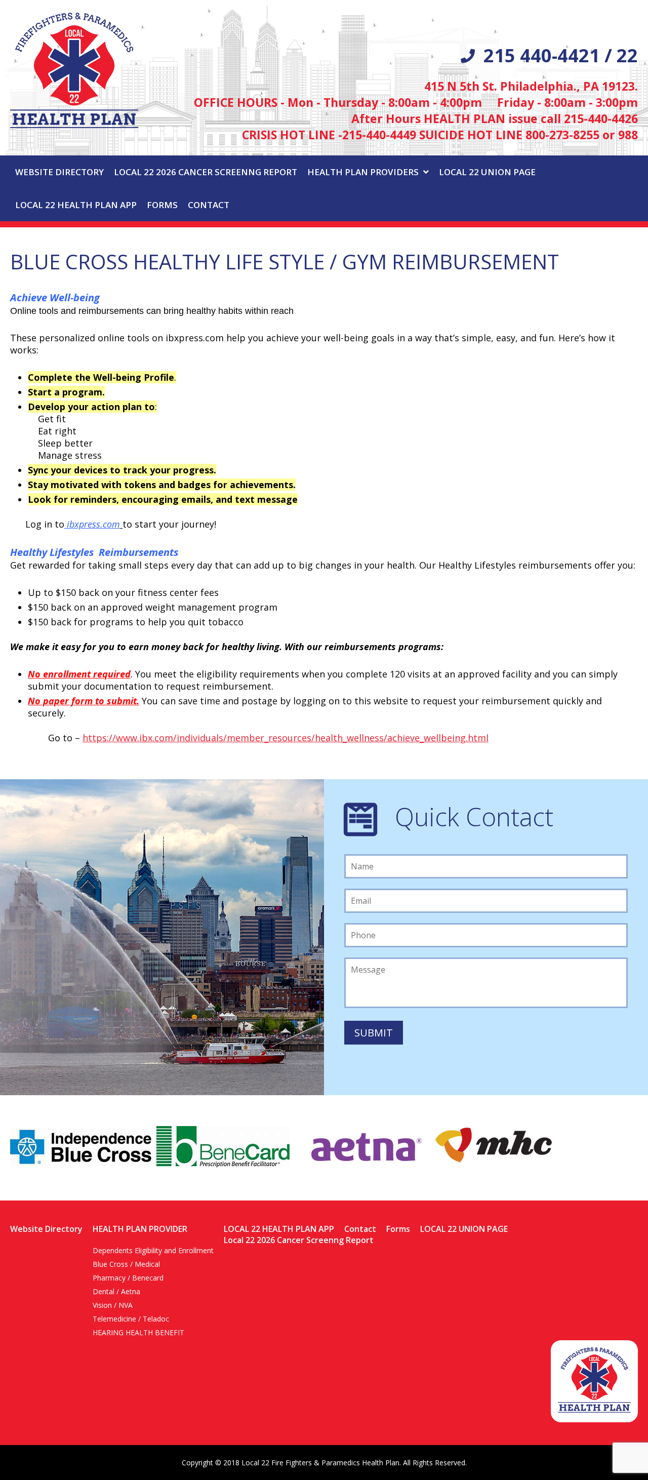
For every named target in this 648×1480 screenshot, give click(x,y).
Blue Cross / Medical (126, 1264)
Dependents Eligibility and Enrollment (153, 1250)
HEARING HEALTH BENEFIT (138, 1332)
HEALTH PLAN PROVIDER (140, 1228)
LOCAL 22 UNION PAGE (487, 172)
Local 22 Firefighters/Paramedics (74, 70)
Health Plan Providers (363, 172)
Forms (162, 205)
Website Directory (59, 172)
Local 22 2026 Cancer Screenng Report (205, 172)
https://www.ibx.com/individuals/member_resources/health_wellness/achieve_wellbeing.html (286, 738)
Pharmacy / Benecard (128, 1278)
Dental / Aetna (116, 1291)
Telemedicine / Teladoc (131, 1319)
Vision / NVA (113, 1305)
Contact (208, 205)
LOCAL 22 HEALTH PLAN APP (76, 205)
